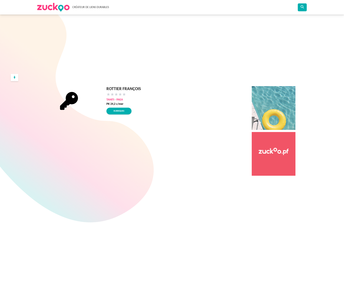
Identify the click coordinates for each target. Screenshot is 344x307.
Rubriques (119, 111)
